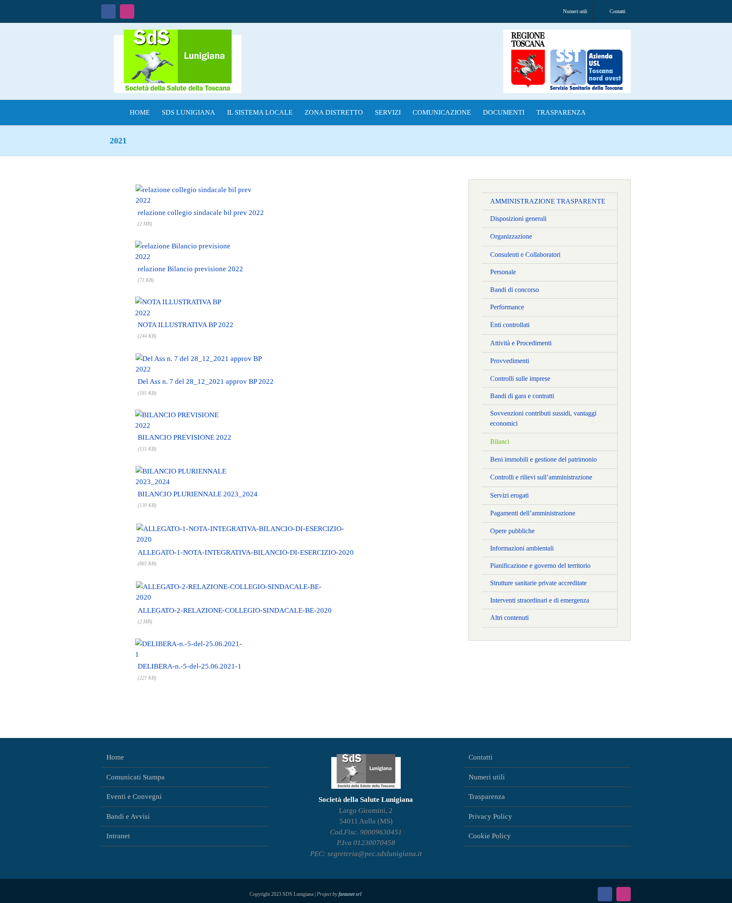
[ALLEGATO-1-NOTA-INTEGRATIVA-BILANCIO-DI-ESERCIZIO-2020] (245, 526)
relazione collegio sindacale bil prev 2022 (201, 213)
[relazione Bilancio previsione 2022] (190, 245)
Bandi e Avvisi (128, 816)
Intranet (118, 836)
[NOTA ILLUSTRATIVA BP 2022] (185, 301)
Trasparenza (487, 797)
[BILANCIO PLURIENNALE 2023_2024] (197, 470)
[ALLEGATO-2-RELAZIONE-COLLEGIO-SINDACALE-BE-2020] (234, 585)
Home (115, 757)
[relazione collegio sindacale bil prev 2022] (200, 188)
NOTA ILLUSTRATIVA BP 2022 (185, 325)
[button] (600, 112)
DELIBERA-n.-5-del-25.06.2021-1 (189, 666)
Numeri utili (487, 777)
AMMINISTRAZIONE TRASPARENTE (547, 201)
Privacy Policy (490, 816)
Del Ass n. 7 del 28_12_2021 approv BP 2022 (206, 381)
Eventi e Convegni (134, 797)
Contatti (481, 757)
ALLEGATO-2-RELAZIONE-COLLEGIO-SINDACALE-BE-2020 (235, 610)
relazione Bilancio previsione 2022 (190, 269)
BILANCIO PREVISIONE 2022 (184, 437)
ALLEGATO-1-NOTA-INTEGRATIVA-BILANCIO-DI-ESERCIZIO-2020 (246, 552)
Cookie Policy (490, 836)
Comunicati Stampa (135, 777)
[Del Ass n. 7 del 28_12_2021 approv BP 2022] (205, 357)
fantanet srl (349, 894)
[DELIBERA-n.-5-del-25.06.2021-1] (189, 643)
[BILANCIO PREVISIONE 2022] (184, 414)
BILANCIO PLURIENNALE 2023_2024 (198, 494)
